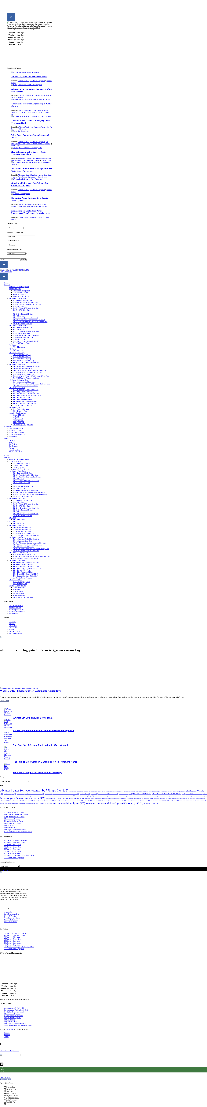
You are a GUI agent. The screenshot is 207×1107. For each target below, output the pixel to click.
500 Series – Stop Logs (12, 849)
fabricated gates (201, 796)
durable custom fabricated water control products (146, 796)
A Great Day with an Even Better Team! (29, 76)
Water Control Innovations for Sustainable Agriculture (30, 690)
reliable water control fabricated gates (24, 803)
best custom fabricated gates (77, 791)
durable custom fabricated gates (82, 796)
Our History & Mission (12, 918)
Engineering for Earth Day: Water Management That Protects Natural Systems (30, 212)
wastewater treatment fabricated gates (106, 803)
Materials (33, 175)
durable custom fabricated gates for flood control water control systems (113, 796)
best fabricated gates (10, 794)
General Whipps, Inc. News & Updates (31, 81)
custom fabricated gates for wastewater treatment (159, 793)
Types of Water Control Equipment (38, 144)
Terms (6, 1037)
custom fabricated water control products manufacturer (17, 796)
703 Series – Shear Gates (12, 847)
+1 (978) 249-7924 (13, 57)
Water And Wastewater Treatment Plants (18, 832)
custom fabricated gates (126, 794)
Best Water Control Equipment (89, 794)
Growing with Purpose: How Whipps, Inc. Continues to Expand (30, 184)
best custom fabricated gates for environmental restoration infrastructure (105, 791)
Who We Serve (37, 112)
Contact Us (4, 870)
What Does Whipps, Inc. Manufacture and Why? (37, 772)
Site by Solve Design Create (9, 1051)
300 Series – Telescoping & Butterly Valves (33, 158)
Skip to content (5, 1077)
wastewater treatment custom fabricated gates (60, 803)
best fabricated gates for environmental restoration (30, 794)
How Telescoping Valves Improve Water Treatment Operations (28, 153)
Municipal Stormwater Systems (15, 830)
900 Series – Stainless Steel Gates (15, 840)
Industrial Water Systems (26, 204)
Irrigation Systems (10, 827)
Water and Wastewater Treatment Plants (31, 95)
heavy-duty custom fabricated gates (133, 798)
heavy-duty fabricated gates (181, 798)
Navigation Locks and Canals (14, 817)
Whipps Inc (22, 97)
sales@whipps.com (13, 63)
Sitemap (7, 1035)
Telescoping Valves (32, 160)
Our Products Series (11, 920)
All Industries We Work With (14, 812)
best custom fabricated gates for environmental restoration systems (143, 791)
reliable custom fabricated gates (160, 800)
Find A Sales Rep (6, 272)
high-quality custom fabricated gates (43, 800)
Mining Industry (9, 825)
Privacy (6, 1033)
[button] (5, 1079)
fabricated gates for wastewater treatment (22, 798)
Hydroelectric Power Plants (13, 821)
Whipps (135, 803)
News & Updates (10, 916)
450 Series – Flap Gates (12, 853)
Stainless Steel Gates (45, 175)
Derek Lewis (15, 146)
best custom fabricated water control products (174, 791)
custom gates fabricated (40, 796)
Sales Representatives (11, 914)
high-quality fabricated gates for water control (113, 800)
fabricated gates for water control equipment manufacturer (65, 798)
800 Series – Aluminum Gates (14, 842)
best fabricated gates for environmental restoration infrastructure (62, 794)
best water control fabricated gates (108, 794)
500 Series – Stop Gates (12, 851)
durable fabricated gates (167, 796)
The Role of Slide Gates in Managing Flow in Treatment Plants (45, 762)
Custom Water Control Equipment (29, 110)
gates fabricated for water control (113, 798)
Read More (4, 701)
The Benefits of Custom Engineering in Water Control (40, 745)
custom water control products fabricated (58, 796)
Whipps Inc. (10, 1029)
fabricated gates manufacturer (94, 798)
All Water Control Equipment (14, 858)
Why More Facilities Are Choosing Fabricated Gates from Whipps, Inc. (31, 169)
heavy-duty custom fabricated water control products (158, 798)
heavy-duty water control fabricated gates (21, 800)
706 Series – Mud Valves (12, 845)
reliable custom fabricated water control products (182, 800)
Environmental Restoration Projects (30, 217)
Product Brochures (10, 922)
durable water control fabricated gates (185, 796)
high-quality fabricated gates (92, 800)
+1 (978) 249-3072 (9, 971)
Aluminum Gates (24, 175)
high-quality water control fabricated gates (139, 800)
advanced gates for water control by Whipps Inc (34, 790)
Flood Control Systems (12, 819)
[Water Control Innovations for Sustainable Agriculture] (19, 688)
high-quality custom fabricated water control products (68, 800)
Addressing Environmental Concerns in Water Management (43, 730)
